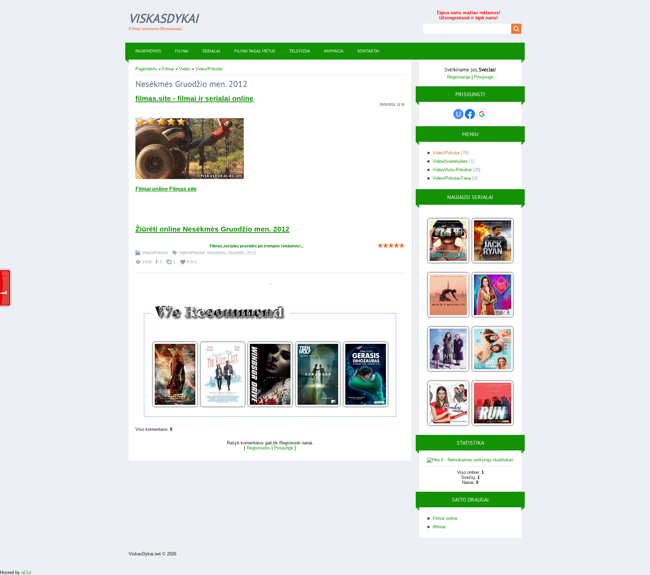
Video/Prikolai (208, 68)
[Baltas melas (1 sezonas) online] (492, 349)
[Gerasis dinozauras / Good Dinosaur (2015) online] (365, 375)
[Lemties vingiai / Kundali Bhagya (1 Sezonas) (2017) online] (492, 295)
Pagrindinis (146, 68)
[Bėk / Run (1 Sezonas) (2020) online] (492, 403)
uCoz (26, 572)
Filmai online (445, 518)
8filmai (439, 526)
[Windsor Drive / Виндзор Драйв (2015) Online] (270, 375)
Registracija (458, 77)
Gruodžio (236, 252)
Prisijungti (283, 447)
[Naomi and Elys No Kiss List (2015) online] (222, 375)
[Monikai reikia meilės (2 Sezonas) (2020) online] (448, 403)
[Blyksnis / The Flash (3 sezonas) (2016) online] (175, 375)
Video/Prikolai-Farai (452, 178)
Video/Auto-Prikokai (452, 169)
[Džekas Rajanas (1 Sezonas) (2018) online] (492, 241)
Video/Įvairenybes (450, 161)
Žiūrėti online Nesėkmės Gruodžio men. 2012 (212, 229)
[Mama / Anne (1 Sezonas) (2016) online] (448, 349)
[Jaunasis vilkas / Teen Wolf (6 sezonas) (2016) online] (318, 375)
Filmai (168, 68)
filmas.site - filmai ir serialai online (194, 98)
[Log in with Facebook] (470, 114)
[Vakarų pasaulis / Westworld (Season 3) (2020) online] (448, 295)
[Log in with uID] (458, 114)
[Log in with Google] (481, 114)
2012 (251, 252)
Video (184, 68)
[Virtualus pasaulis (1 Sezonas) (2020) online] (448, 241)
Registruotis (258, 447)
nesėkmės (216, 252)
